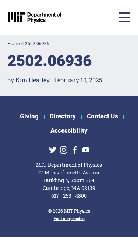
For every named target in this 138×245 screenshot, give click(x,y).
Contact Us (102, 116)
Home (13, 43)
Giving (29, 116)
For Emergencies (69, 219)
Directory (63, 116)
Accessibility (69, 130)
